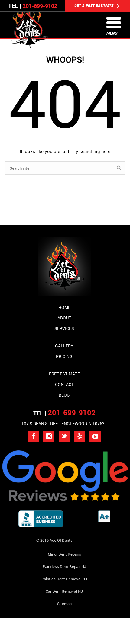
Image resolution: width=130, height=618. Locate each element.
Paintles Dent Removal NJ (64, 578)
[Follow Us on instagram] (48, 436)
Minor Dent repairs (64, 554)
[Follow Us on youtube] (95, 436)
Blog (64, 395)
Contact (64, 384)
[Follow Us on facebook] (33, 436)
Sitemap (64, 603)
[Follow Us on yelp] (79, 436)
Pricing (64, 356)
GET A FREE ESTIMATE (94, 5)
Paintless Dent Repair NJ (64, 566)
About (64, 318)
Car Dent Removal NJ (64, 591)
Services (64, 328)
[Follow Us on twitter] (64, 436)
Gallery (64, 346)
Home (64, 307)
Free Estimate (64, 374)
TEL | (64, 413)
